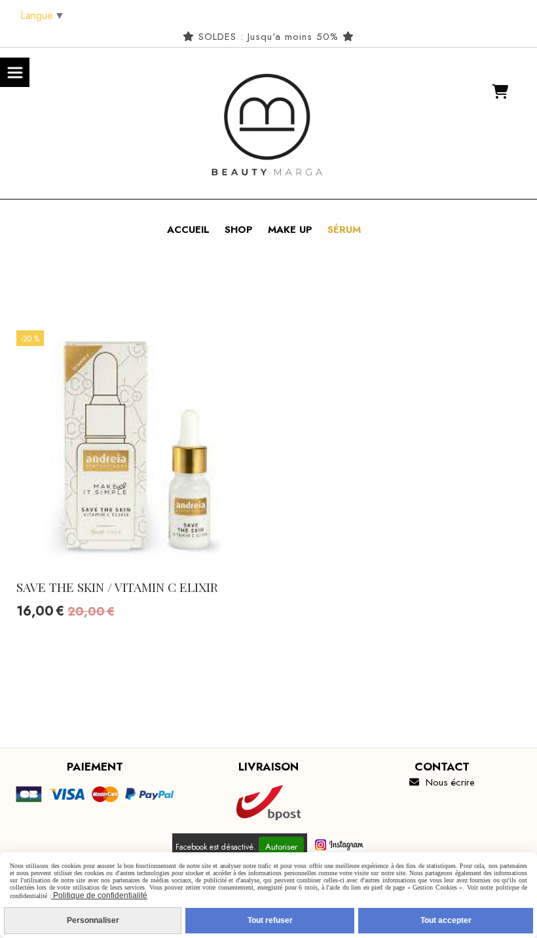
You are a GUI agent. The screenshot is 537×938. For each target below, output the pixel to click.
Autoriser (281, 847)
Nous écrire (442, 782)
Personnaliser (93, 920)
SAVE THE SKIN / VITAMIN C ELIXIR (117, 586)
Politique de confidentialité (99, 895)
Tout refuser (270, 920)
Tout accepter (446, 920)
